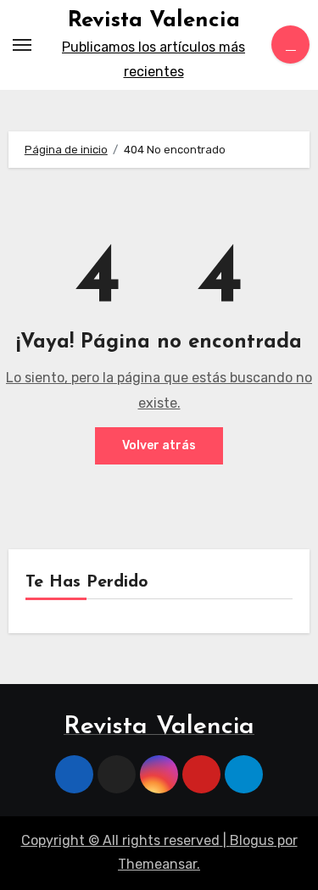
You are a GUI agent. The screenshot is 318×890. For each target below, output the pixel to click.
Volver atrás (159, 445)
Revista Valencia (154, 20)
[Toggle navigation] (22, 45)
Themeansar (157, 864)
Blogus (252, 840)
